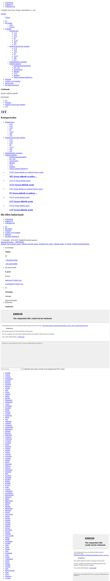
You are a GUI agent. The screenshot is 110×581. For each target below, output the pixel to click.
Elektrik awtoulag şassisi (29, 244)
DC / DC (17, 68)
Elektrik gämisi (59, 244)
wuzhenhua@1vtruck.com (14, 284)
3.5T (15, 35)
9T (15, 39)
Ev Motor (68, 244)
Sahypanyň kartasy (7, 242)
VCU (16, 73)
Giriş (11, 25)
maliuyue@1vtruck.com (13, 280)
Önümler (8, 29)
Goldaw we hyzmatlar (12, 81)
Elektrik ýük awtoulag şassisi (11, 244)
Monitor (16, 71)
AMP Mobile (19, 242)
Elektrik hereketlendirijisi (22, 66)
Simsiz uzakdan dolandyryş (23, 77)
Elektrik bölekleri (15, 64)
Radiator (17, 75)
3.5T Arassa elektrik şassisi (21, 210)
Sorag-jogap (9, 83)
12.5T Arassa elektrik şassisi (21, 185)
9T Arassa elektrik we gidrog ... (23, 193)
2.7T (15, 33)
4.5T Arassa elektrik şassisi (21, 201)
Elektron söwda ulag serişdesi (19, 46)
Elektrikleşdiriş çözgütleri (18, 62)
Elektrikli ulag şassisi (46, 244)
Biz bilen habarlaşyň (12, 85)
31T (15, 44)
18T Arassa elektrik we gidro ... (23, 176)
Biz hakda (8, 23)
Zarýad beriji (18, 69)
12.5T (16, 40)
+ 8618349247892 (11, 260)
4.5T (15, 37)
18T (15, 42)
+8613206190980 (11, 264)
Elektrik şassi (13, 31)
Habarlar (8, 79)
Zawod (11, 27)
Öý (6, 21)
